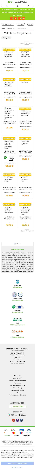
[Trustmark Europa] (21, 294)
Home (3, 28)
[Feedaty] (17, 331)
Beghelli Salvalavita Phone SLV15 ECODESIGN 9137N (25, 189)
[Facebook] (21, 420)
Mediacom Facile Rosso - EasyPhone (25, 93)
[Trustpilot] (17, 319)
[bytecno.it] (17, 1)
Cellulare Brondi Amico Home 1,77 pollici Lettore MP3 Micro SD (25, 65)
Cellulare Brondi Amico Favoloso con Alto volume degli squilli (9, 65)
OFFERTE (21, 24)
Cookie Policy (27, 457)
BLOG (30, 24)
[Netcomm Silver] (14, 294)
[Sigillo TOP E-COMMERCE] (17, 281)
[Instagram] (17, 420)
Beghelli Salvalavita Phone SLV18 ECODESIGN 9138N (9, 189)
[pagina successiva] (33, 43)
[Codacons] (17, 306)
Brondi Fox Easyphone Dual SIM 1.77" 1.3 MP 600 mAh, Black (9, 94)
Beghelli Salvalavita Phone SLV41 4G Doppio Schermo (25, 152)
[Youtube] (13, 420)
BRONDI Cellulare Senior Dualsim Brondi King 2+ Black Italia (26, 124)
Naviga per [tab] (6, 38)
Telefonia (10, 28)
